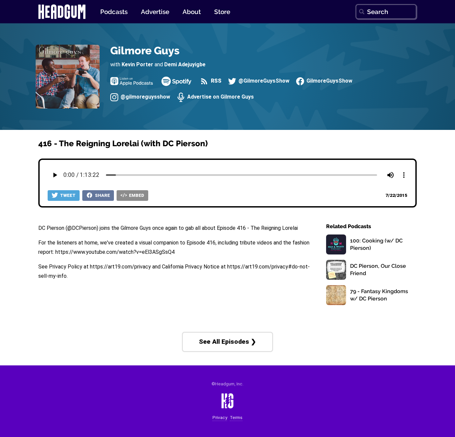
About (192, 11)
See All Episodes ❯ (227, 341)
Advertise (155, 11)
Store (222, 11)
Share (102, 195)
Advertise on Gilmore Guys (220, 97)
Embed (136, 195)
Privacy (220, 417)
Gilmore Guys (145, 50)
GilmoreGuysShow (328, 81)
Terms (236, 417)
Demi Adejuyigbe (185, 64)
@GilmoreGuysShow (263, 81)
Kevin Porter (137, 64)
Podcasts (114, 11)
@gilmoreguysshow (144, 97)
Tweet (67, 195)
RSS (215, 81)
